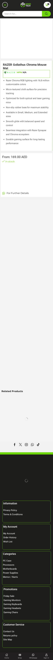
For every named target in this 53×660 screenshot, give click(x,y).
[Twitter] (20, 444)
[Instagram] (26, 444)
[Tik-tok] (38, 444)
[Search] (46, 14)
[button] (5, 5)
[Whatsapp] (32, 444)
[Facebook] (14, 444)
